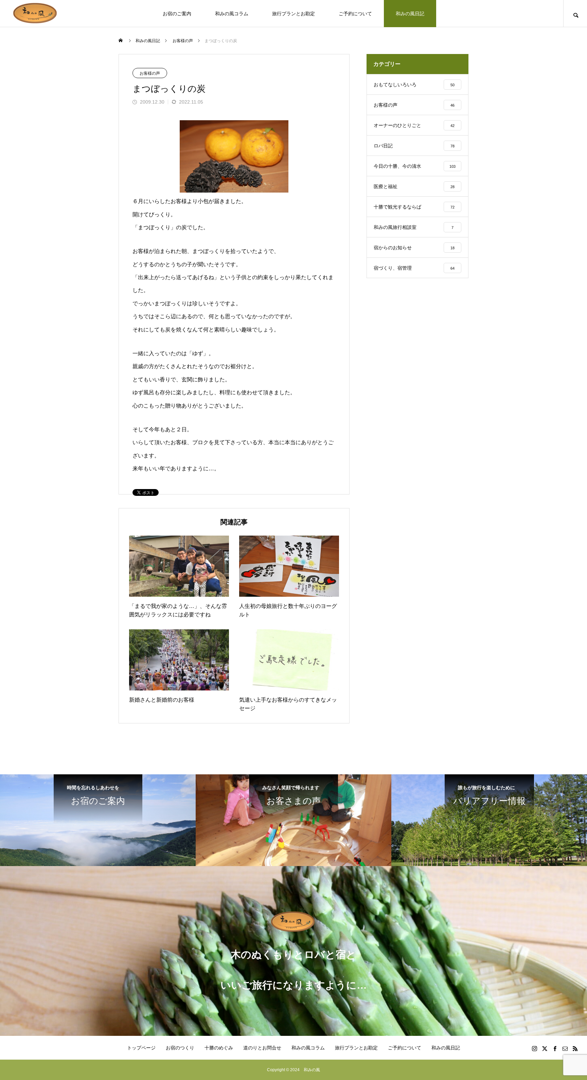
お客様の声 (150, 73)
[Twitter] (544, 1048)
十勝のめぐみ (218, 1047)
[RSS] (575, 1048)
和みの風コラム (231, 13)
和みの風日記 (410, 13)
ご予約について (355, 13)
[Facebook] (554, 1048)
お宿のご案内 (177, 13)
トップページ (141, 1047)
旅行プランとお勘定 (293, 13)
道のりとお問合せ (262, 1047)
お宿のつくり (180, 1047)
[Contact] (565, 1048)
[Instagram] (534, 1048)
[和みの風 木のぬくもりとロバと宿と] (35, 13)
